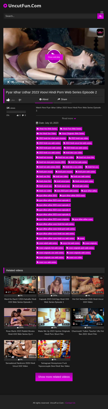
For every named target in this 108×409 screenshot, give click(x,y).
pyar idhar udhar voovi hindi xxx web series (56, 238)
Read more (68, 118)
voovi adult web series (48, 243)
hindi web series (81, 186)
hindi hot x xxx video (73, 167)
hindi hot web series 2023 (49, 167)
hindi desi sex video (74, 152)
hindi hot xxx (93, 167)
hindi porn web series (86, 172)
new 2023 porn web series (67, 191)
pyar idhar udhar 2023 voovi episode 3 (54, 210)
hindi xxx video (45, 191)
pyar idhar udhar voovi (84, 219)
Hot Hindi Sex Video (48, 133)
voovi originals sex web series (51, 253)
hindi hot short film (86, 157)
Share (63, 99)
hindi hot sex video (65, 157)
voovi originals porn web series (81, 248)
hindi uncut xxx (63, 186)
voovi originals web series (79, 253)
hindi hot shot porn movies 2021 (52, 162)
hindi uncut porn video (84, 181)
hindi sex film (44, 176)
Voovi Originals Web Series (73, 133)
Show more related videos (54, 376)
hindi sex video (62, 176)
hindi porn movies (65, 172)
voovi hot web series (71, 243)
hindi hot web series (79, 162)
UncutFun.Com (24, 6)
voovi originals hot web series (51, 248)
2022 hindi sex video (79, 138)
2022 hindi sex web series (49, 143)
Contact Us (70, 403)
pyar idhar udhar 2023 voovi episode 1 (54, 200)
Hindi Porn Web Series (72, 129)
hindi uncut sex (45, 186)
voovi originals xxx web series (51, 257)
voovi (82, 238)
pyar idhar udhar (90, 191)
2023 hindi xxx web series (49, 152)
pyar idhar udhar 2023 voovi (73, 195)
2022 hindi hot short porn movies (52, 138)
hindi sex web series (81, 176)
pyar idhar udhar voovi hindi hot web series (56, 224)
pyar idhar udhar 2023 (48, 195)
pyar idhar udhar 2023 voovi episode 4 (54, 214)
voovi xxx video (75, 257)
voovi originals (91, 243)
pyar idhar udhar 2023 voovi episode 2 (54, 205)
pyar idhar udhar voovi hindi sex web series (56, 234)
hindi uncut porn (63, 181)
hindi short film (45, 181)
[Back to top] (99, 400)
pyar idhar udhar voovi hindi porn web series (57, 229)
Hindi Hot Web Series (48, 129)
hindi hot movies (45, 157)
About (45, 99)
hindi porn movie (45, 172)
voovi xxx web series (47, 262)
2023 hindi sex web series (76, 148)
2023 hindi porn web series (50, 148)
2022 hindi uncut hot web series (79, 143)
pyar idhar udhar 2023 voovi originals (54, 219)
